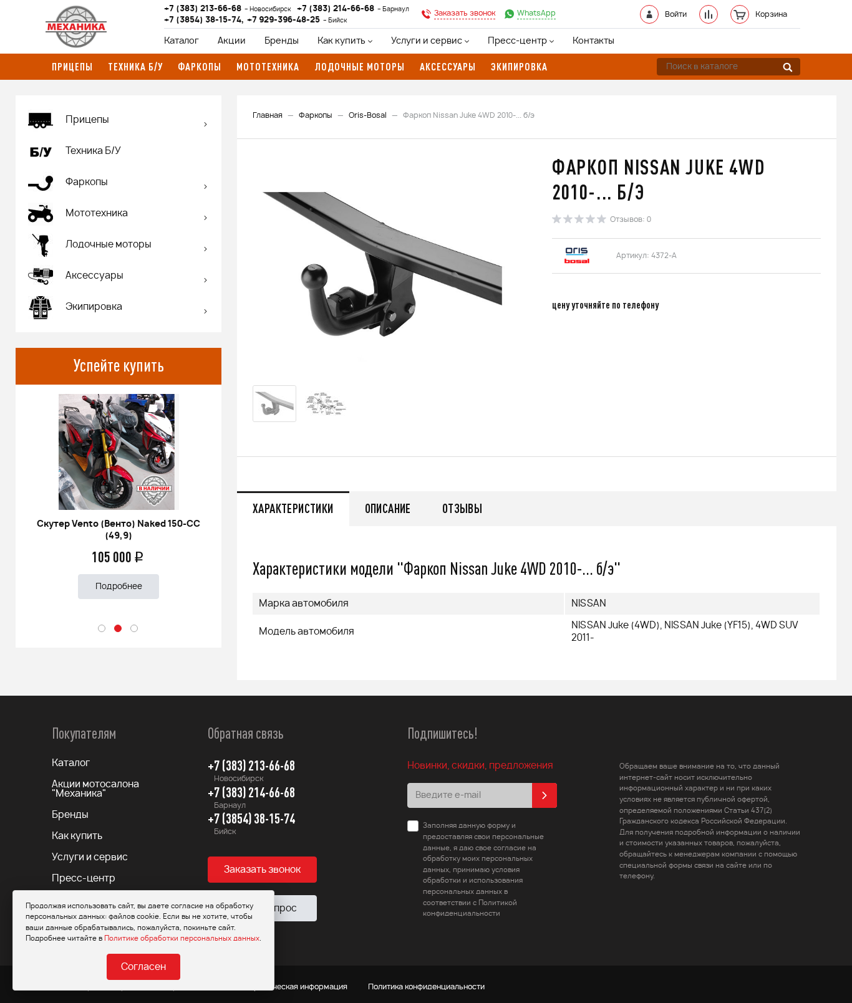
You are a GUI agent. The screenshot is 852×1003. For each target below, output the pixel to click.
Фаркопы (315, 115)
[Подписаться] (544, 795)
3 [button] (134, 629)
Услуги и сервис (426, 41)
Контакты (593, 41)
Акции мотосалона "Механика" (95, 789)
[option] (118, 491)
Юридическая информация (296, 987)
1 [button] (102, 629)
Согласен (143, 967)
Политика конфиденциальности (426, 987)
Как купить (341, 41)
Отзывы (462, 508)
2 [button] (118, 629)
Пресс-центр (517, 41)
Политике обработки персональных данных (181, 938)
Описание (388, 508)
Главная (268, 115)
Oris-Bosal (368, 115)
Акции (232, 41)
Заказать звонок (262, 870)
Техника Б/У (93, 151)
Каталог (181, 41)
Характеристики (293, 508)
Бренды (281, 41)
